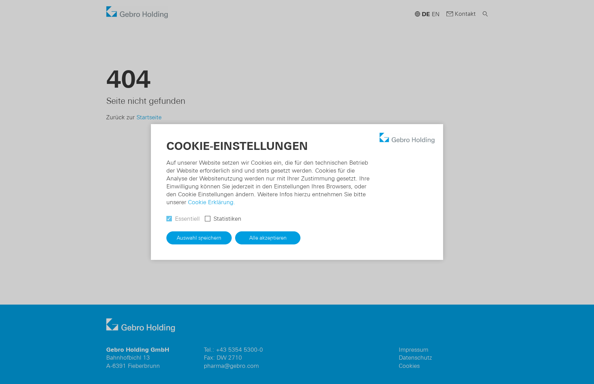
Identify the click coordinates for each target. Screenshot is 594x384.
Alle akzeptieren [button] (268, 238)
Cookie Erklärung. (211, 202)
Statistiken (227, 218)
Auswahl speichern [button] (199, 238)
